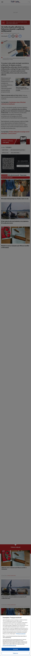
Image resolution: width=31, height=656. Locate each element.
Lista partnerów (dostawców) (9, 645)
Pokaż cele (15, 653)
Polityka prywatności (21, 633)
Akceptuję (15, 649)
